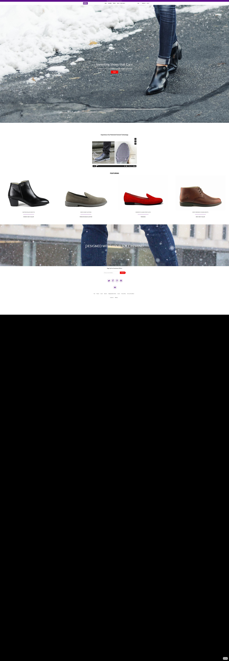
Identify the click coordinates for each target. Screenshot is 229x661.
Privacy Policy (123, 293)
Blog (118, 3)
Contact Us (112, 297)
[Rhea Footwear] (85, 3)
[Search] (146, 3)
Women (110, 3)
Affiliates (116, 297)
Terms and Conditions (130, 293)
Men (106, 3)
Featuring (114, 173)
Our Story (122, 3)
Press (114, 3)
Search (102, 293)
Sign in (143, 3)
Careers (118, 293)
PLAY (114, 72)
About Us (105, 293)
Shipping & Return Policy (112, 293)
